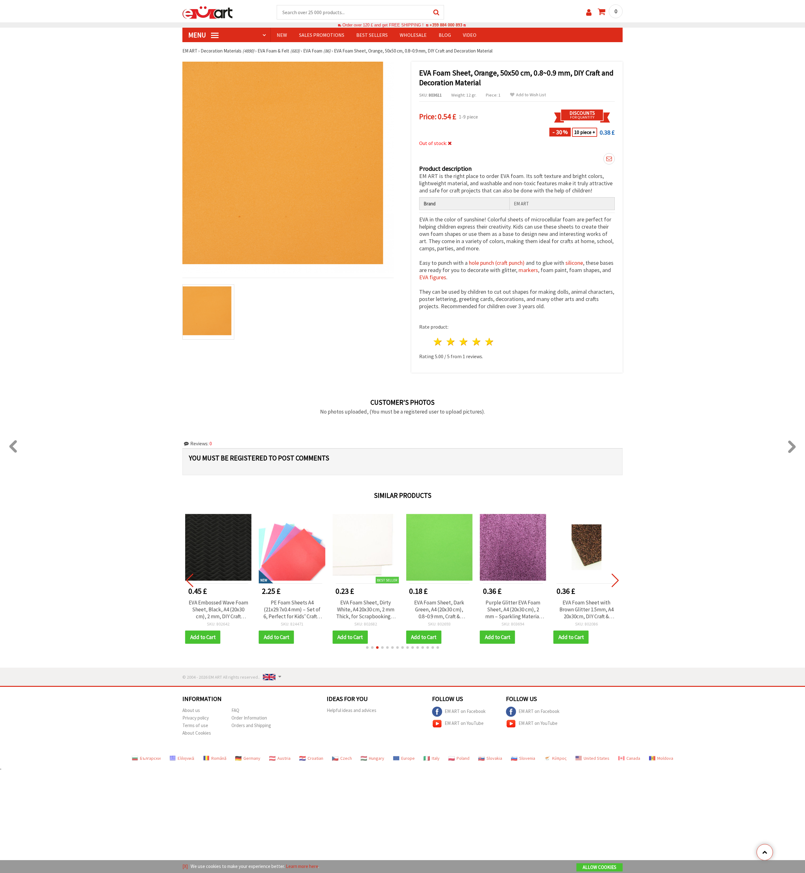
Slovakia (494, 758)
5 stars (489, 341)
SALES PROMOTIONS (321, 35)
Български (150, 758)
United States (596, 758)
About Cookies (196, 733)
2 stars (451, 341)
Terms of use (195, 725)
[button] (367, 647)
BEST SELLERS (372, 35)
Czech (346, 758)
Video (469, 35)
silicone (574, 262)
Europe (408, 758)
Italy (436, 758)
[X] (185, 866)
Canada (633, 758)
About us (191, 710)
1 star (438, 341)
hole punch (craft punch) (497, 262)
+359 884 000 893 (446, 25)
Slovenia (527, 758)
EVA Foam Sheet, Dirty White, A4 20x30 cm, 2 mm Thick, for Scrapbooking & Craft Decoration (365, 609)
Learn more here (302, 866)
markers (528, 270)
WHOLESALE (413, 35)
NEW (282, 35)
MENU (197, 35)
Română (218, 758)
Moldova (665, 758)
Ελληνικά (186, 758)
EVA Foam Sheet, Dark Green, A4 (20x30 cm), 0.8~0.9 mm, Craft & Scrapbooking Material (439, 609)
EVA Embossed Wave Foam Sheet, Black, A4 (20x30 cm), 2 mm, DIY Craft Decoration (218, 609)
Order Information (249, 718)
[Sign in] (588, 12)
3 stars (464, 341)
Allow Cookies (599, 867)
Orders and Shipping (251, 725)
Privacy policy (195, 718)
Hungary (376, 758)
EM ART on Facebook (465, 711)
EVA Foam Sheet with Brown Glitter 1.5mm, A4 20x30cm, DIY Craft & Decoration (586, 609)
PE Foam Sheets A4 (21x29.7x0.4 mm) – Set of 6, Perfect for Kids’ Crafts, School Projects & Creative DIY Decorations (292, 609)
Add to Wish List (531, 94)
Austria (284, 758)
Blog (445, 35)
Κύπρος (559, 758)
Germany (251, 758)
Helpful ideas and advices (351, 710)
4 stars (476, 341)
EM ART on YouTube (464, 723)
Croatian (315, 758)
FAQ (235, 710)
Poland (463, 758)
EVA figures (432, 277)
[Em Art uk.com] (207, 11)
